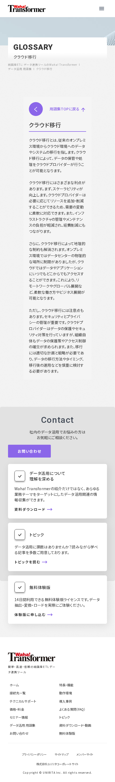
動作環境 (65, 693)
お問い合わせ (29, 451)
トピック (64, 717)
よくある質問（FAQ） (72, 709)
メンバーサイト (84, 754)
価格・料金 (17, 709)
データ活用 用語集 (22, 725)
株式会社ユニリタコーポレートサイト (57, 764)
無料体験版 (67, 733)
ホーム (14, 685)
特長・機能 (66, 685)
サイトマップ (61, 754)
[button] (101, 8)
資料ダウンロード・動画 (75, 725)
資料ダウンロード (29, 509)
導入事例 (65, 701)
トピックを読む (27, 562)
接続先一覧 (18, 693)
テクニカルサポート (23, 701)
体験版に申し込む (30, 614)
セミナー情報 (19, 717)
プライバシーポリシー (34, 754)
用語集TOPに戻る (64, 108)
